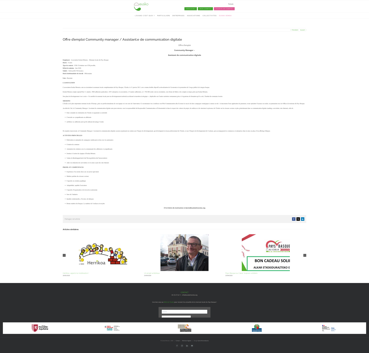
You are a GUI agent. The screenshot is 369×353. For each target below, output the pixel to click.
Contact (178, 340)
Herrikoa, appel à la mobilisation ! (76, 273)
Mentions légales (186, 340)
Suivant (302, 30)
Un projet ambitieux (152, 273)
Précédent (295, 30)
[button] (64, 255)
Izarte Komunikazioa (203, 340)
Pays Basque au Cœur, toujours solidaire (241, 273)
